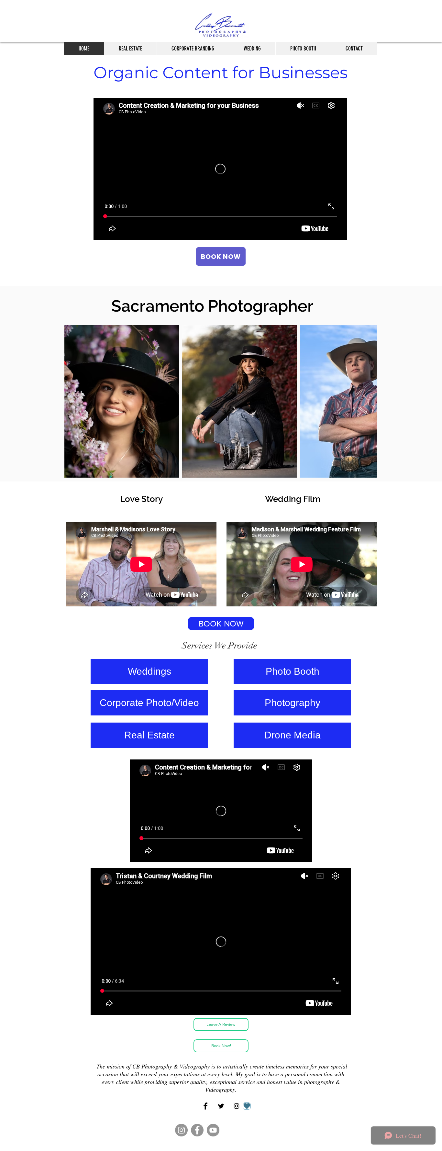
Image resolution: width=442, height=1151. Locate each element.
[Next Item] (366, 401)
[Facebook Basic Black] (205, 1106)
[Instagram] (181, 1130)
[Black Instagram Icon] (236, 1106)
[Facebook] (197, 1130)
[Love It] (247, 1106)
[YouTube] (213, 1130)
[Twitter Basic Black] (221, 1106)
